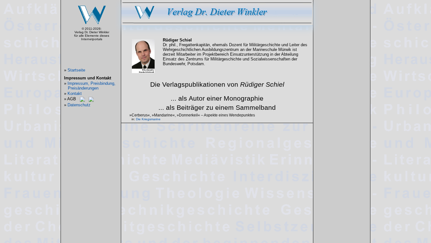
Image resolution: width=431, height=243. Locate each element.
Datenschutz (79, 105)
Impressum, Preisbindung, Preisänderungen (91, 85)
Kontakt (75, 93)
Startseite (76, 70)
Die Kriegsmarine (148, 119)
